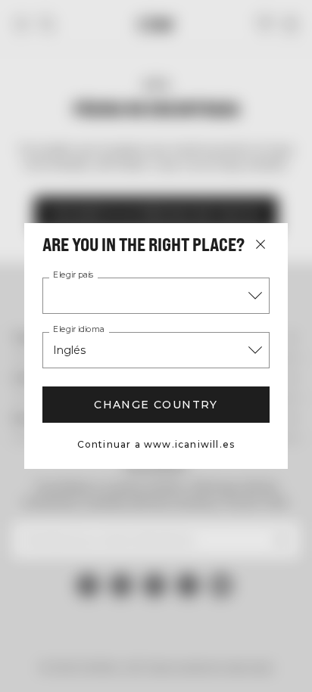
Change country (156, 404)
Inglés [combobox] (69, 350)
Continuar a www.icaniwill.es (156, 444)
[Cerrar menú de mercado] (260, 244)
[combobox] (156, 296)
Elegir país (73, 275)
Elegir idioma (79, 329)
